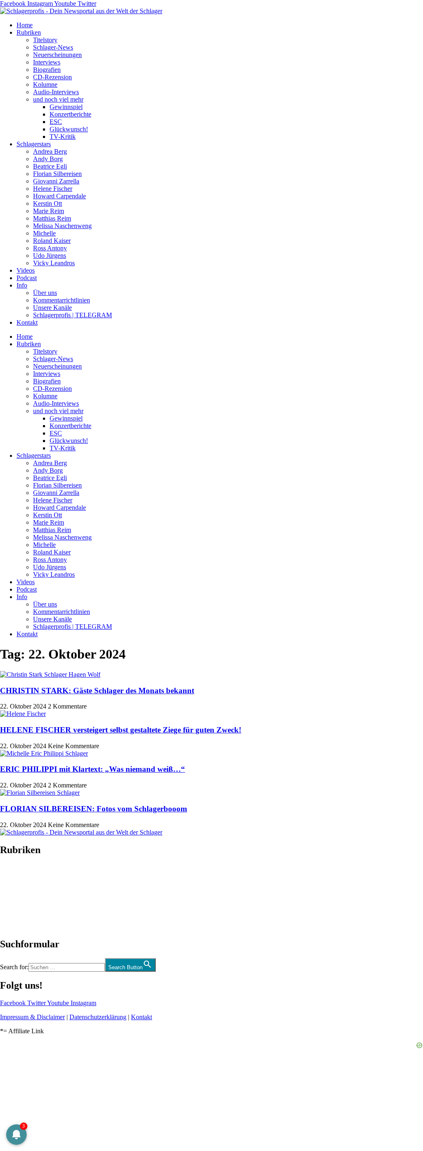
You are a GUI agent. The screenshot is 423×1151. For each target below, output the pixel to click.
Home (25, 25)
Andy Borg (48, 158)
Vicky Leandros (54, 262)
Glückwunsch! (69, 129)
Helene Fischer (52, 188)
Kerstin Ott (47, 203)
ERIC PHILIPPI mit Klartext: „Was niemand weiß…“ (92, 769)
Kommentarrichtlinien (61, 300)
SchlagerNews (19, 874)
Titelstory (45, 39)
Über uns (45, 292)
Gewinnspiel (66, 106)
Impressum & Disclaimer (32, 1016)
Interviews (46, 62)
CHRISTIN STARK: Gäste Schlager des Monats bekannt (97, 690)
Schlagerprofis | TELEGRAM (72, 315)
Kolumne (45, 84)
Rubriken (29, 32)
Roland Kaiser (52, 240)
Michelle (44, 233)
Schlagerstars (34, 143)
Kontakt (27, 322)
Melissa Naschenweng (62, 225)
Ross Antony (50, 248)
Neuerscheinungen (57, 54)
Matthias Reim (52, 218)
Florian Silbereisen (57, 173)
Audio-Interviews (56, 91)
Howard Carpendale (59, 196)
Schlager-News (53, 47)
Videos (26, 270)
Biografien (47, 69)
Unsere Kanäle (52, 307)
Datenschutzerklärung (97, 1016)
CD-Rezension (52, 77)
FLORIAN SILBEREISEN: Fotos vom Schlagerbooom (93, 808)
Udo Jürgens (49, 255)
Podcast (27, 277)
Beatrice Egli (50, 166)
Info (22, 285)
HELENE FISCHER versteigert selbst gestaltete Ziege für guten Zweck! (120, 729)
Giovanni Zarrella (56, 181)
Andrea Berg (50, 151)
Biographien (16, 896)
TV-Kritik (63, 136)
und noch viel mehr (58, 99)
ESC (56, 121)
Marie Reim (48, 210)
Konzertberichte (70, 114)
